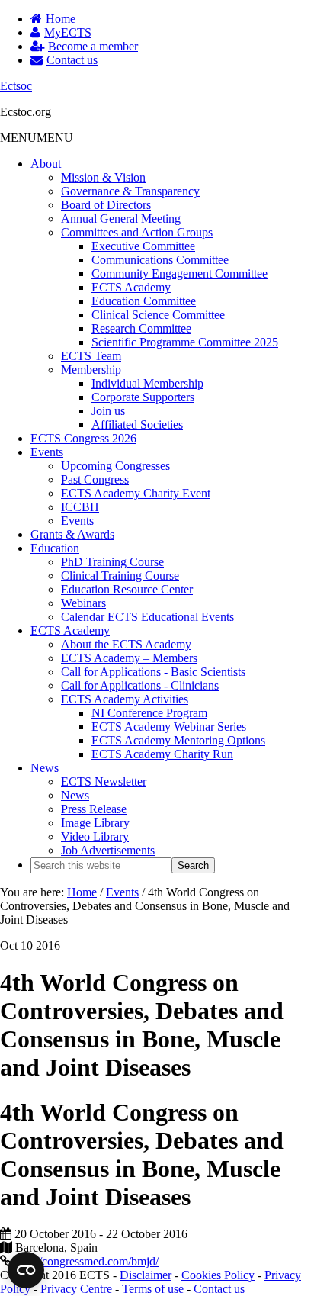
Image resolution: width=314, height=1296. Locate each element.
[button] (36, 137)
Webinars (83, 603)
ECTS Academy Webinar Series (168, 726)
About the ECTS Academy (126, 644)
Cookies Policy (218, 1275)
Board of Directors (106, 204)
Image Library (95, 822)
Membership (91, 369)
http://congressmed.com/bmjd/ (86, 1261)
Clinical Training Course (120, 575)
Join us (108, 410)
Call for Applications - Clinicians (140, 685)
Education (54, 548)
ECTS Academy (131, 287)
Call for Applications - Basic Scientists (153, 671)
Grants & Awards (72, 534)
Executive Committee (143, 246)
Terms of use (153, 1288)
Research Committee (141, 328)
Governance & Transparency (130, 191)
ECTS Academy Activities (124, 699)
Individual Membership (147, 383)
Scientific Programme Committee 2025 (184, 342)
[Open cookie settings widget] (26, 1270)
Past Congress (95, 479)
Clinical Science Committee (158, 314)
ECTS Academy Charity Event (135, 493)
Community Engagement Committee (179, 273)
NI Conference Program (149, 712)
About (45, 163)
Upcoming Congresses (115, 465)
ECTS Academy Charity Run (162, 754)
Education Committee (143, 300)
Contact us (219, 1288)
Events (46, 451)
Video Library (95, 836)
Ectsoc (16, 85)
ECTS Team (91, 355)
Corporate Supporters (142, 397)
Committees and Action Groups (137, 232)
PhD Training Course (112, 561)
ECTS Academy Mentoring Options (178, 740)
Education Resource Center (127, 589)
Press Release (94, 808)
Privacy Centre (76, 1288)
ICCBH (80, 506)
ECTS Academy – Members (129, 657)
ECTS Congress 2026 (83, 438)
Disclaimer (145, 1275)
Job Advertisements (108, 850)
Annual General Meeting (121, 218)
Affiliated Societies (137, 424)
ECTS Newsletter (103, 781)
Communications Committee (160, 259)
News (44, 767)
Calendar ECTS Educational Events (147, 616)
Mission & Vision (103, 177)
